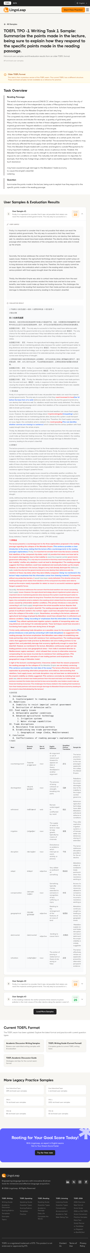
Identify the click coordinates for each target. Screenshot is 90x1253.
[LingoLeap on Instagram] (80, 1182)
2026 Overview (79, 1202)
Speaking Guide (26, 1202)
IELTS (15, 3)
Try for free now (45, 1153)
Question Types (26, 1205)
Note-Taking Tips (62, 1217)
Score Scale (78, 1208)
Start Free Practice (73, 10)
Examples (5, 1216)
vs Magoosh (78, 1229)
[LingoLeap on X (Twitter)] (74, 1182)
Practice (23, 1214)
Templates (6, 1213)
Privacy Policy (83, 1244)
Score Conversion (80, 1214)
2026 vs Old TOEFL (81, 1211)
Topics (4, 1219)
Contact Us (63, 1244)
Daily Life (41, 1213)
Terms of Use (73, 1244)
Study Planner (79, 1223)
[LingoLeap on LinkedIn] (68, 1182)
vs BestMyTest (79, 1232)
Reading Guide (43, 1202)
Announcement (62, 1211)
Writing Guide (7, 1202)
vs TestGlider (79, 1226)
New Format (78, 1205)
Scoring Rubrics (8, 1210)
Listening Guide (62, 1202)
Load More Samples (45, 1011)
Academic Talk (61, 1214)
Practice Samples (80, 1217)
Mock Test (77, 1220)
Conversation (61, 1208)
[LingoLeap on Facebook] (86, 1182)
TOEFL (7, 3)
